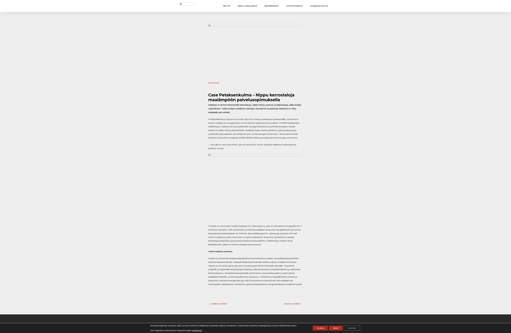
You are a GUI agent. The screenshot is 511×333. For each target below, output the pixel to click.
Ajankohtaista (319, 6)
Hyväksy (320, 328)
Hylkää (336, 328)
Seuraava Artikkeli (293, 303)
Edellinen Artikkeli (218, 303)
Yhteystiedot (294, 6)
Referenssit (271, 6)
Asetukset (352, 328)
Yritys (226, 6)
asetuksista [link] (197, 330)
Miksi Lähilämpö (247, 6)
